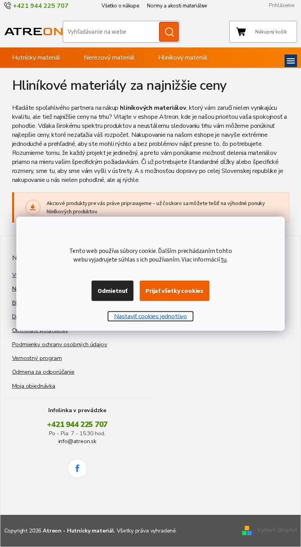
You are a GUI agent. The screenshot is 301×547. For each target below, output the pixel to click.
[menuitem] (36, 57)
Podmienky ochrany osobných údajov (59, 344)
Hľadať (169, 32)
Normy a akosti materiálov (177, 5)
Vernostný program (37, 358)
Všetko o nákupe (120, 5)
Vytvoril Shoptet (277, 530)
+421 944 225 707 (77, 425)
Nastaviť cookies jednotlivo (150, 316)
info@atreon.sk (77, 441)
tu (224, 259)
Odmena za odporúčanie (43, 372)
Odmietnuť (112, 290)
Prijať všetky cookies (174, 290)
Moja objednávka (33, 386)
